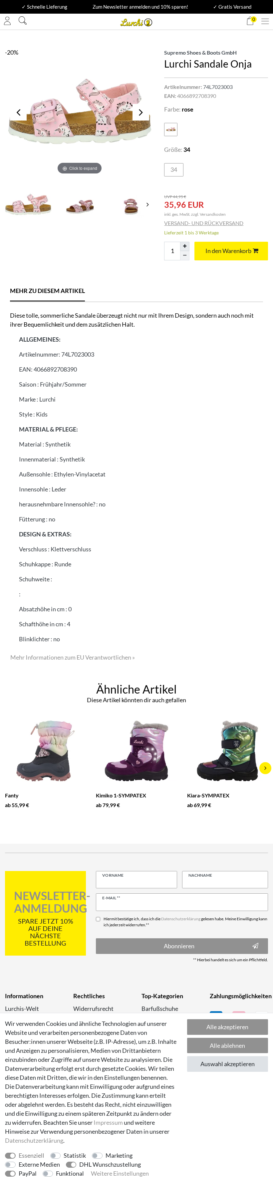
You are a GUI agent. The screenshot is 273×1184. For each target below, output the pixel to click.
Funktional (70, 1173)
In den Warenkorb (228, 250)
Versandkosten (213, 214)
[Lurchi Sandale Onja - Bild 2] (131, 204)
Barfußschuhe (159, 1008)
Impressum (108, 1122)
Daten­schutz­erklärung (34, 1140)
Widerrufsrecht (93, 1008)
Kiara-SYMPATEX (208, 795)
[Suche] (23, 21)
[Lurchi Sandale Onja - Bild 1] (79, 204)
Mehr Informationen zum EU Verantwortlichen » (72, 657)
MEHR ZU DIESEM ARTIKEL (47, 290)
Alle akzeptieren (227, 1027)
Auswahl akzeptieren (227, 1063)
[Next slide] (147, 204)
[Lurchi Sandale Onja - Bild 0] (28, 204)
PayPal (28, 1173)
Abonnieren (179, 946)
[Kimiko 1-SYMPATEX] (136, 751)
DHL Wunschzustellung (110, 1164)
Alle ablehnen (227, 1045)
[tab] (47, 291)
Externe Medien (39, 1164)
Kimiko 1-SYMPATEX (121, 795)
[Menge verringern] (184, 255)
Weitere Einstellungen (120, 1173)
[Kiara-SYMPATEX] (227, 751)
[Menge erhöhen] (184, 246)
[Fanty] (45, 751)
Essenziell (31, 1155)
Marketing (119, 1155)
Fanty (12, 795)
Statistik (75, 1155)
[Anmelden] (7, 21)
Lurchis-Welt (22, 1008)
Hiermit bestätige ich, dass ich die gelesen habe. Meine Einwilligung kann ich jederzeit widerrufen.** (185, 921)
